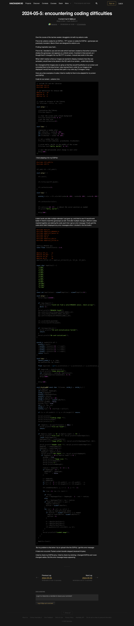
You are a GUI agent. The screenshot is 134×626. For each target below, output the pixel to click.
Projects (28, 3)
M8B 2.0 (73, 19)
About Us (25, 617)
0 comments (57, 580)
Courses (53, 3)
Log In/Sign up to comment (45, 603)
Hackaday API (80, 617)
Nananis (54, 24)
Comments (81, 24)
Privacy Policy (69, 617)
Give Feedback (48, 617)
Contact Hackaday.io (36, 617)
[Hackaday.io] (16, 3)
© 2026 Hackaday (67, 621)
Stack (61, 3)
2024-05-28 (47, 577)
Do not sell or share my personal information (99, 617)
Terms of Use (59, 617)
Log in (121, 3)
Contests (45, 3)
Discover (36, 3)
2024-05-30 (87, 577)
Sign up (111, 3)
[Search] (96, 3)
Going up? (67, 612)
